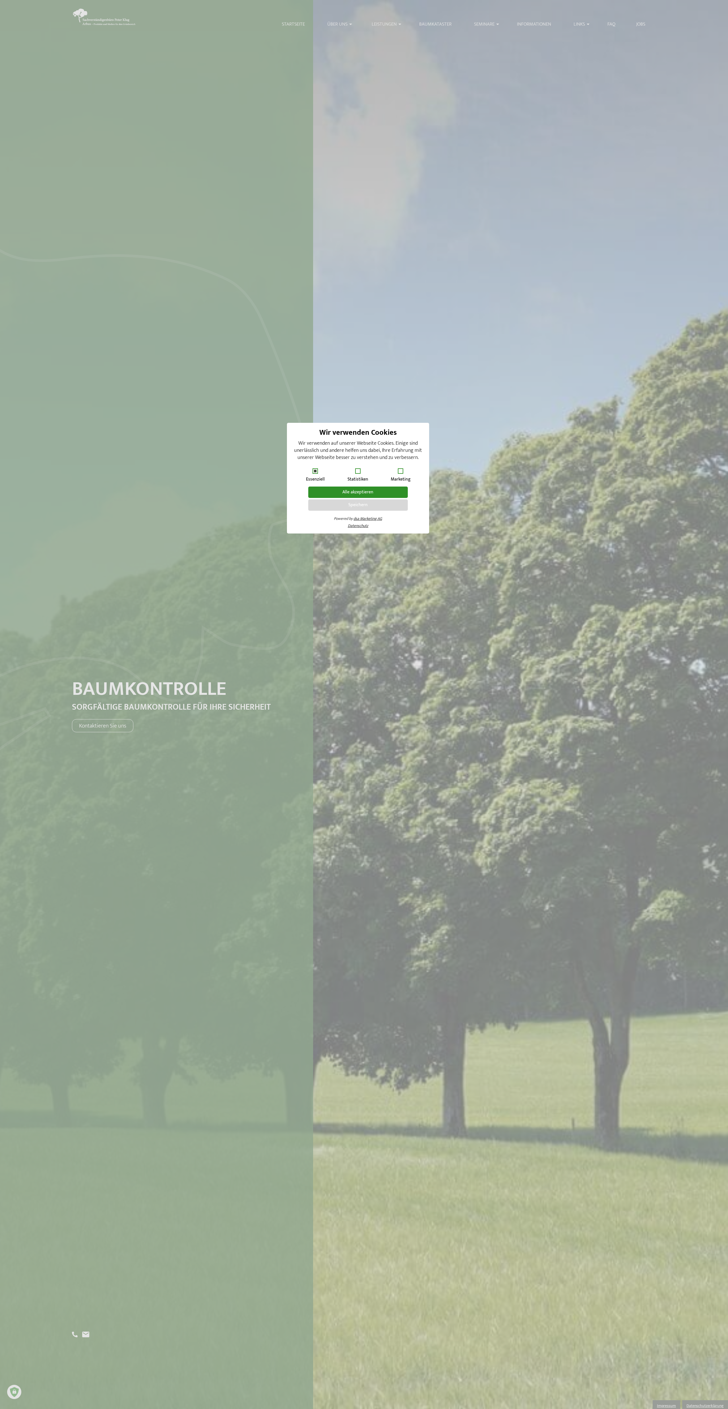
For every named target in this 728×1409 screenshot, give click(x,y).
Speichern (358, 505)
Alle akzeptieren (357, 492)
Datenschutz (358, 525)
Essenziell (315, 479)
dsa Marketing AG (367, 518)
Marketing (401, 479)
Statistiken (358, 479)
